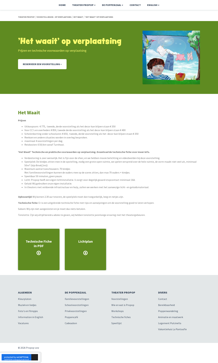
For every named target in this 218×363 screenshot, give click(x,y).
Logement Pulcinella (169, 323)
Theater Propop (26, 17)
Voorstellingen (119, 299)
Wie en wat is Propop (122, 305)
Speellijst (116, 323)
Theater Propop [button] (83, 5)
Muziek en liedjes (27, 305)
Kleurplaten (24, 299)
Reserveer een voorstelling (41, 64)
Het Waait (78, 17)
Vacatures (23, 323)
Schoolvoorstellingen (77, 305)
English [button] (152, 5)
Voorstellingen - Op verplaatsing (54, 17)
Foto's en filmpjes (28, 311)
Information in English (30, 317)
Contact (135, 5)
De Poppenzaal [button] (112, 5)
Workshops (117, 311)
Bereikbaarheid (166, 305)
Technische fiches (121, 317)
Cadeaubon (71, 323)
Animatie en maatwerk (170, 317)
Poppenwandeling (168, 311)
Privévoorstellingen (76, 311)
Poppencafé (71, 317)
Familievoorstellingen (77, 299)
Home (62, 5)
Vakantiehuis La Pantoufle (172, 329)
